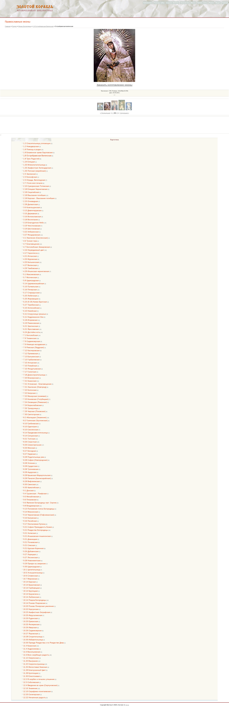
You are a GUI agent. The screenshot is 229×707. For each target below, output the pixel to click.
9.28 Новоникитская (32, 560)
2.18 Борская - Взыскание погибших (39, 198)
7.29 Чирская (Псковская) (34, 411)
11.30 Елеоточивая (31, 676)
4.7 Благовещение (31, 244)
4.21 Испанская (30, 256)
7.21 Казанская (29, 381)
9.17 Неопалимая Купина (34, 524)
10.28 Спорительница (32, 637)
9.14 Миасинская (30, 512)
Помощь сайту (159, 3)
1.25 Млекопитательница (34, 165)
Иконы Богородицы (24, 26)
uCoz (127, 705)
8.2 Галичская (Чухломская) (35, 420)
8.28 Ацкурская (29, 472)
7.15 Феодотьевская (32, 369)
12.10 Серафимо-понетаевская (37, 691)
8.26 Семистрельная (32, 445)
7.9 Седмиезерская (31, 341)
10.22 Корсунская (31, 609)
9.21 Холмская (29, 533)
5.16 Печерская (30, 290)
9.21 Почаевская (30, 542)
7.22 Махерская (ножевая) (34, 396)
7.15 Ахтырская (30, 363)
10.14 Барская (29, 582)
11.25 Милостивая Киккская (35, 667)
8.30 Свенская (29, 484)
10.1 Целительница (31, 570)
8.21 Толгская (29, 439)
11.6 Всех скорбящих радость (36, 655)
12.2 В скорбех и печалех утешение (38, 679)
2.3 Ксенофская (30, 177)
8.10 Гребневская (31, 423)
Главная (225, 3)
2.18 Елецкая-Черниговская (35, 189)
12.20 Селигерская (31, 694)
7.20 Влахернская (31, 378)
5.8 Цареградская (31, 280)
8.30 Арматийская (31, 487)
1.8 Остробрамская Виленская (43, 26)
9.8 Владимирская (31, 506)
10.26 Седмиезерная (32, 630)
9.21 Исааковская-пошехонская (37, 536)
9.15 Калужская (30, 518)
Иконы (193, 3)
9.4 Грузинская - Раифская (35, 493)
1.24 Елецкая (29, 162)
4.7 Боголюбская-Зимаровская (36, 247)
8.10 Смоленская (30, 430)
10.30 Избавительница (33, 640)
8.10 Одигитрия (30, 426)
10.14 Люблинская (31, 597)
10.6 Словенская (30, 576)
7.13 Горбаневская (31, 360)
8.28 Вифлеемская (31, 481)
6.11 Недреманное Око (33, 317)
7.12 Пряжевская (30, 353)
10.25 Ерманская (30, 621)
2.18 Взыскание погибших (34, 195)
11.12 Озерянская (31, 658)
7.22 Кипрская (29, 393)
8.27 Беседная (29, 451)
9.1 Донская (28, 490)
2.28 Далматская (30, 204)
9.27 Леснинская (30, 557)
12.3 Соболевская (31, 682)
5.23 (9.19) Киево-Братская (35, 302)
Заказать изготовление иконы (114, 85)
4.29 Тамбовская (30, 268)
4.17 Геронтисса (30, 253)
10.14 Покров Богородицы (34, 600)
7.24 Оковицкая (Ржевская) (35, 402)
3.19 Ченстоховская (31, 226)
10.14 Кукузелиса (30, 594)
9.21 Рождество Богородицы (35, 530)
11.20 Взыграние (30, 661)
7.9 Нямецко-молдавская (34, 344)
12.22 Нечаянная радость (34, 697)
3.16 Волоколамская (32, 216)
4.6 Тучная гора (30, 241)
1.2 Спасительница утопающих (36, 143)
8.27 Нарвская (29, 454)
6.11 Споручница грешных (34, 314)
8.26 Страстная (30, 442)
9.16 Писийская (30, 521)
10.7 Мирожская (30, 579)
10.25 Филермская (31, 624)
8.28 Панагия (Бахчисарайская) (37, 478)
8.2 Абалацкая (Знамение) (35, 417)
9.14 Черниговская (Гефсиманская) (38, 515)
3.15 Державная (30, 213)
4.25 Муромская (30, 259)
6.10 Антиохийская (31, 308)
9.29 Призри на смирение (34, 563)
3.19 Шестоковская (31, 229)
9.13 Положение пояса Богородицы (38, 509)
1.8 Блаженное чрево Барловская (38, 152)
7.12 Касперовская (31, 350)
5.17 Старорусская (31, 293)
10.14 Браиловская (31, 585)
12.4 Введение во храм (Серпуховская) (40, 685)
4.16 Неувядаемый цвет (33, 250)
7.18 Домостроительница (34, 375)
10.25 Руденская (30, 618)
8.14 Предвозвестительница (35, 433)
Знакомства (184, 3)
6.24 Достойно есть (31, 332)
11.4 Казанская (29, 646)
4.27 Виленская (30, 265)
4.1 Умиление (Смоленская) (35, 238)
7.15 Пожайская (30, 366)
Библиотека (147, 3)
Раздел (14, 26)
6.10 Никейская (30, 311)
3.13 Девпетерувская (32, 210)
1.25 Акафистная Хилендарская (37, 168)
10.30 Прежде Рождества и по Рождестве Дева (43, 643)
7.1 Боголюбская (30, 335)
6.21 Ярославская (31, 329)
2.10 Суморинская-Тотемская (36, 186)
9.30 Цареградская (31, 567)
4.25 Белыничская (31, 262)
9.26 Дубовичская (31, 551)
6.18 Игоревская (30, 320)
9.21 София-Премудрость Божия (37, 527)
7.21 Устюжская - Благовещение (37, 384)
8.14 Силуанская (30, 436)
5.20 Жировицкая (30, 299)
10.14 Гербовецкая (31, 588)
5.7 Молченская (30, 277)
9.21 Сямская (29, 545)
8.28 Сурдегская (30, 466)
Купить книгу (202, 3)
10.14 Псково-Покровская (34, 603)
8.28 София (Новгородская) (35, 460)
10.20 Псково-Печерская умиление (38, 606)
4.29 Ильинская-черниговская (36, 271)
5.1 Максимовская (31, 274)
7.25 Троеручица (30, 408)
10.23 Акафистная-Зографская (36, 612)
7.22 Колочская (30, 390)
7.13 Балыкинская (31, 356)
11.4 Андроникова (31, 649)
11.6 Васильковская (31, 652)
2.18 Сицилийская (31, 192)
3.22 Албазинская (31, 232)
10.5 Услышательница (33, 573)
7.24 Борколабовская (32, 405)
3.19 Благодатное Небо (33, 223)
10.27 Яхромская (30, 633)
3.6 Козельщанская (31, 207)
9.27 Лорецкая (29, 554)
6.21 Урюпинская (30, 326)
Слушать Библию (172, 3)
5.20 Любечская (30, 296)
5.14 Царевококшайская (33, 283)
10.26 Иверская (30, 627)
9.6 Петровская (30, 500)
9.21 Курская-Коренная (33, 548)
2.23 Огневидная (30, 201)
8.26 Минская (29, 448)
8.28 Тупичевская (30, 469)
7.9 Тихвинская (29, 338)
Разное (211, 3)
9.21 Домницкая (30, 539)
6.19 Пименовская (31, 323)
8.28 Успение (29, 463)
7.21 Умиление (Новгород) (34, 387)
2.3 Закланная (29, 174)
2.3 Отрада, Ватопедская (34, 180)
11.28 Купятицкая (30, 673)
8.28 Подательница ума (33, 457)
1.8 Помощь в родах (32, 149)
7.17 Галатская (29, 372)
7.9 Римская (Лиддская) (33, 347)
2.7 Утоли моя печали (32, 183)
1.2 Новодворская (31, 146)
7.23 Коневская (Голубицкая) (36, 399)
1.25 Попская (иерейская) (34, 171)
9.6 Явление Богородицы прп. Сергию (40, 503)
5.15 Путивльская (30, 286)
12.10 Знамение (30, 688)
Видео (218, 3)
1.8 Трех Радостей (31, 159)
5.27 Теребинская (31, 305)
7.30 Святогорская (31, 414)
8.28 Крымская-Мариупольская (36, 475)
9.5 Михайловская (31, 497)
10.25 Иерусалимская (32, 615)
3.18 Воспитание (30, 220)
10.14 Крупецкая (30, 591)
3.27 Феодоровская (31, 235)
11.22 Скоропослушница (34, 664)
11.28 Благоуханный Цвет (34, 670)
